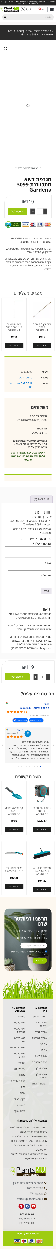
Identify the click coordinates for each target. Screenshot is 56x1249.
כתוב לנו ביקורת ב (21, 720)
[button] (52, 9)
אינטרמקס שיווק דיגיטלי (28, 1233)
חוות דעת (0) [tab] (41, 499)
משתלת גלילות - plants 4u (34, 707)
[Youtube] (33, 1206)
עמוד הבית (47, 31)
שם (48, 563)
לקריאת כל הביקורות (36, 720)
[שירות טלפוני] (23, 9)
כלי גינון (36, 31)
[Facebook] (27, 1206)
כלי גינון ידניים (24, 31)
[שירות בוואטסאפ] (28, 9)
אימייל (46, 575)
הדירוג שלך (44, 538)
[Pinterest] (21, 1206)
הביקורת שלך (42, 543)
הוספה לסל (17, 211)
